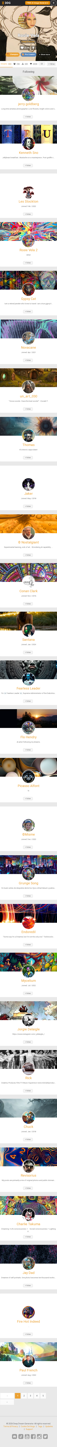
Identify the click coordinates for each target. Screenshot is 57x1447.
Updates (49, 1426)
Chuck (28, 1127)
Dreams (6, 64)
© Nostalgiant (28, 542)
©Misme (28, 834)
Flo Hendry (28, 737)
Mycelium (28, 981)
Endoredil (28, 932)
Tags (40, 1426)
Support (29, 1429)
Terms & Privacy (10, 1426)
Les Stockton (28, 201)
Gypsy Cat (28, 299)
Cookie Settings (28, 1426)
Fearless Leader (28, 688)
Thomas (28, 445)
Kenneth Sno (28, 153)
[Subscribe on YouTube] (27, 1436)
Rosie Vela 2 (28, 250)
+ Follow (51, 64)
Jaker (28, 494)
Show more (44, 54)
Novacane (28, 347)
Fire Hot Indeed (28, 1321)
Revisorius (28, 1175)
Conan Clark (29, 591)
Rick (28, 1078)
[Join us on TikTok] (20, 1436)
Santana (28, 640)
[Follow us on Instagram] (39, 1436)
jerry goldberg (28, 104)
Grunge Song (28, 883)
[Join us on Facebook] (33, 1436)
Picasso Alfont (28, 786)
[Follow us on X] (45, 1436)
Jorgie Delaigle (28, 1029)
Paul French (28, 1370)
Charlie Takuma (28, 1224)
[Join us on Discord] (14, 1436)
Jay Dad (29, 1273)
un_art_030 (28, 396)
